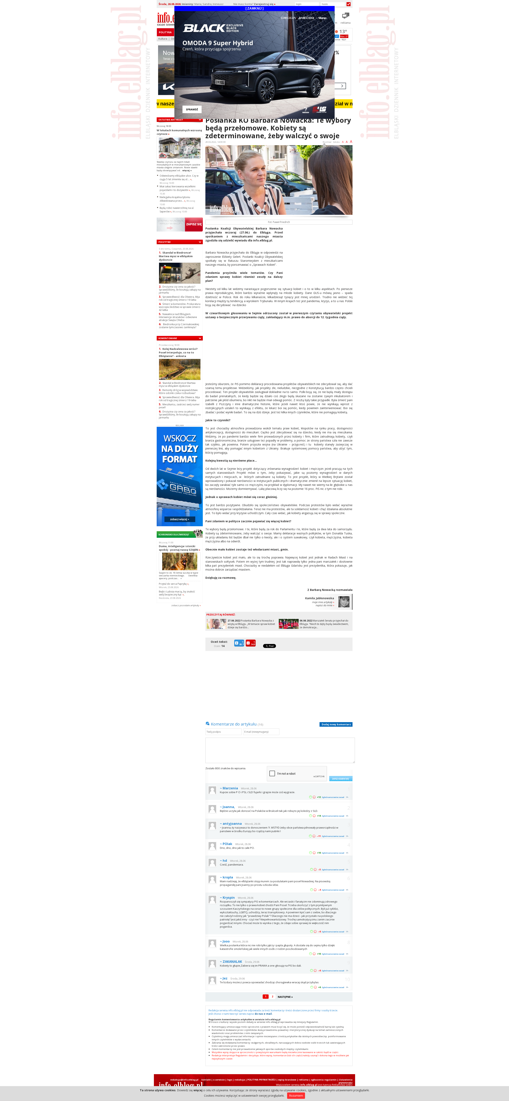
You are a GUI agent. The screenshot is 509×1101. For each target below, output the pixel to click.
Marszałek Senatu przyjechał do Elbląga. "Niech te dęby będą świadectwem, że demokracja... (324, 624)
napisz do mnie (325, 605)
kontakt (206, 1079)
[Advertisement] (319, 254)
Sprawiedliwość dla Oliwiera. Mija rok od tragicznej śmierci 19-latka (179, 298)
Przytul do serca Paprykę (173, 584)
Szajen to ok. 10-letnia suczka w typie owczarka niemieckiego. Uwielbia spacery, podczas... (178, 575)
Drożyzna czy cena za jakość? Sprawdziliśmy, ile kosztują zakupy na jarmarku (180, 289)
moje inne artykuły (323, 602)
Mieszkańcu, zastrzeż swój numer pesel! (179, 406)
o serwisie (219, 1079)
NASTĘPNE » (285, 997)
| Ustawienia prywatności (345, 1081)
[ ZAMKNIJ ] (254, 8)
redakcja (239, 1079)
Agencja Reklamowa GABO (337, 1084)
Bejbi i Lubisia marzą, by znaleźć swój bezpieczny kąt (177, 593)
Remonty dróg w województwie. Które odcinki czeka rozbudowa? (178, 391)
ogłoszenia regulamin (324, 1079)
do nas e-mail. (264, 1013)
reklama (304, 1079)
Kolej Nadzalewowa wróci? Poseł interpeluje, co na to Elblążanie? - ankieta (178, 352)
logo (229, 1079)
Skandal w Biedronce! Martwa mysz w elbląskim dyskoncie (176, 256)
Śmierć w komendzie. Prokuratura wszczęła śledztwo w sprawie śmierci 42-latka (179, 307)
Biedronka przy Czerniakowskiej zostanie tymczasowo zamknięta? (179, 326)
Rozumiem (296, 1095)
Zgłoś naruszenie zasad (333, 797)
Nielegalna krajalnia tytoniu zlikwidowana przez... (175, 198)
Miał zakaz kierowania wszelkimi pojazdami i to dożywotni (177, 188)
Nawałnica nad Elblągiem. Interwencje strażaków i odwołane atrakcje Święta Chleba (178, 317)
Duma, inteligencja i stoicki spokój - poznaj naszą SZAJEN (179, 547)
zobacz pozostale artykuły (185, 605)
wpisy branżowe (287, 1079)
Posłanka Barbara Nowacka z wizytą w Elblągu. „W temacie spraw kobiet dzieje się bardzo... (251, 624)
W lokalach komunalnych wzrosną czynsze (179, 132)
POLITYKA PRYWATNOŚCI (261, 1079)
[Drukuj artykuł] (324, 145)
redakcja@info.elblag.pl (184, 1079)
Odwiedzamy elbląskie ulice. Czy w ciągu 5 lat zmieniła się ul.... (179, 177)
